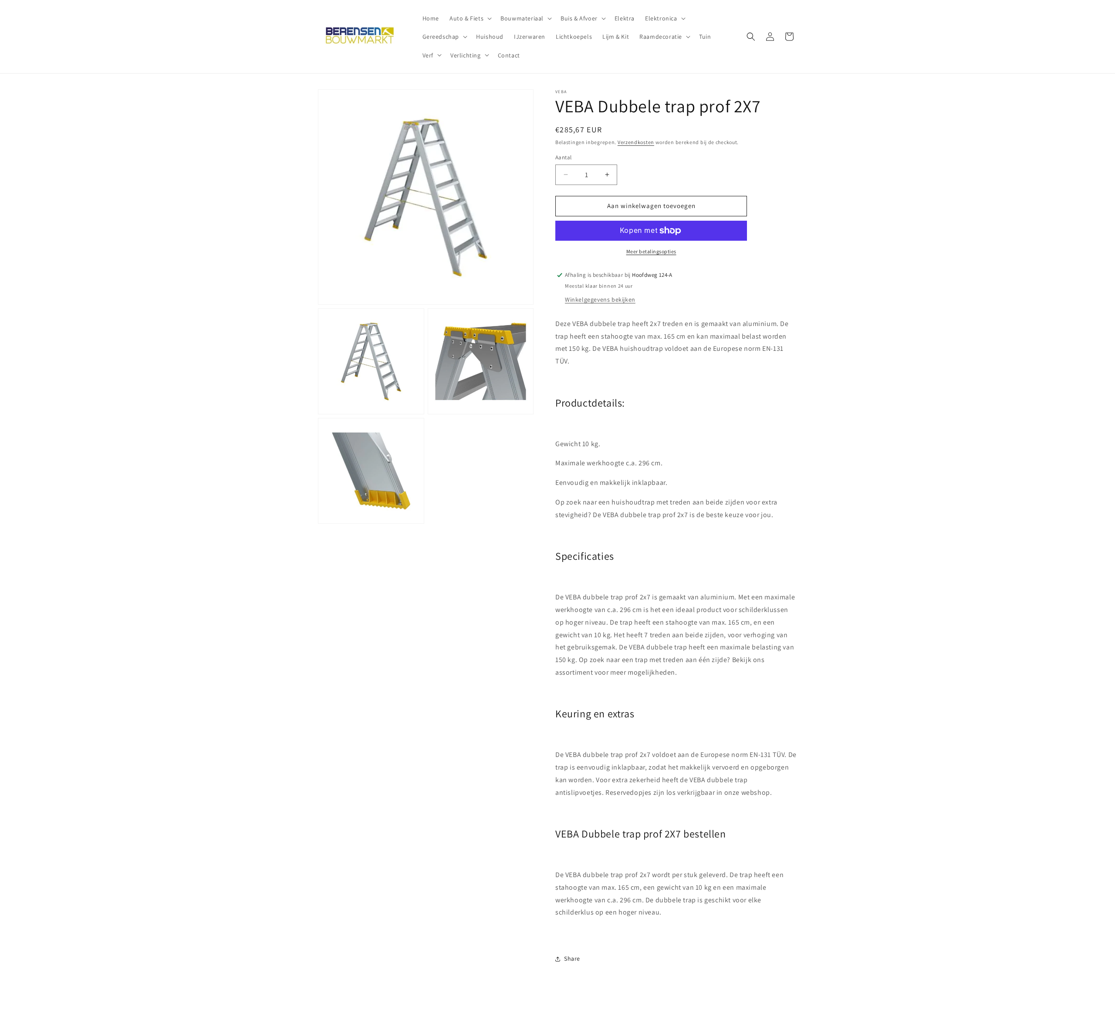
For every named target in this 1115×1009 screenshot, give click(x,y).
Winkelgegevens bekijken (600, 299)
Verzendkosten (636, 142)
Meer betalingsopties (651, 251)
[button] (469, 18)
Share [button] (572, 958)
